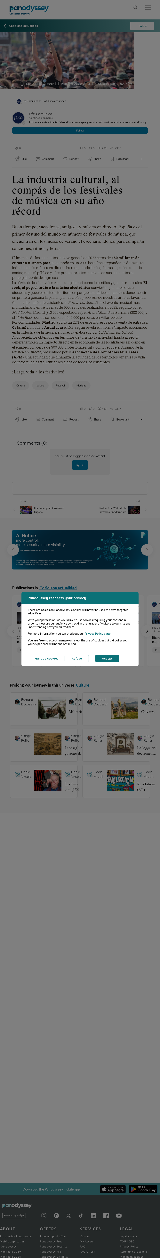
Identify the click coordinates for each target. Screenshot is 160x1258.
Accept (107, 658)
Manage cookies (46, 658)
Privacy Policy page (97, 633)
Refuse (77, 658)
